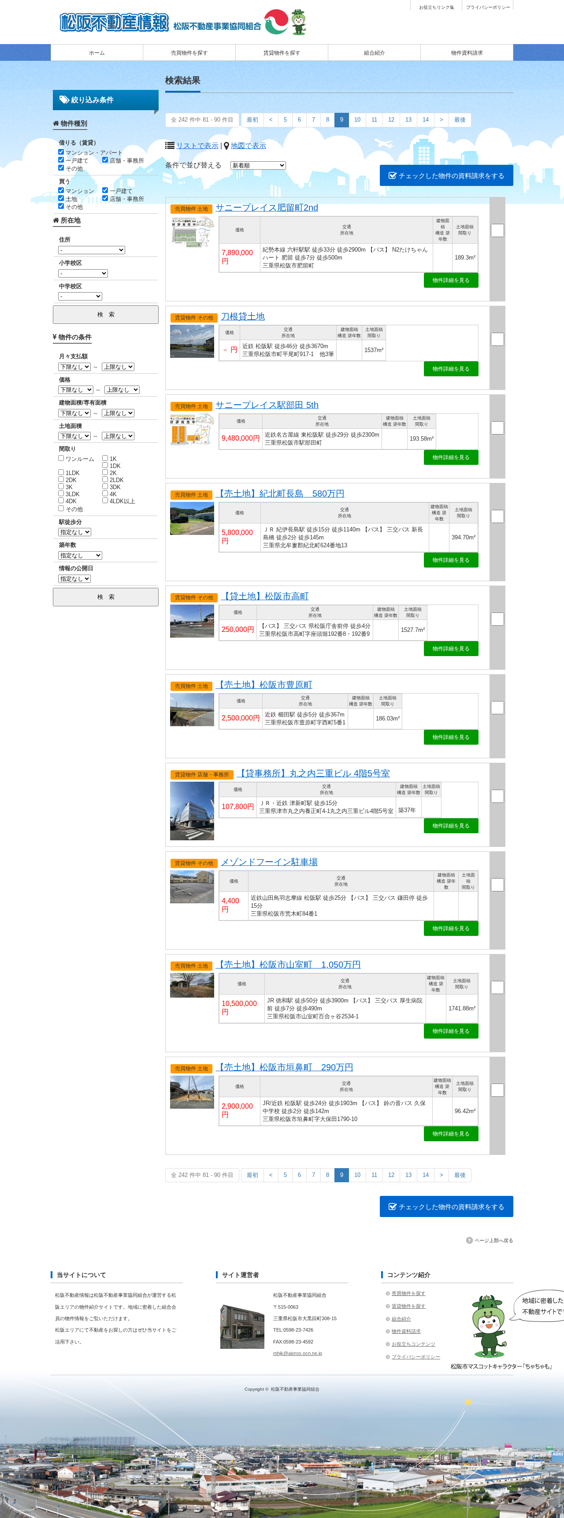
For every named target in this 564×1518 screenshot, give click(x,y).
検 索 (106, 314)
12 (391, 119)
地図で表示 (248, 145)
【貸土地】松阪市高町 (265, 596)
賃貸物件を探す (282, 53)
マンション (79, 191)
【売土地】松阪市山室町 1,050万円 (288, 964)
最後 (460, 119)
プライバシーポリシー (488, 7)
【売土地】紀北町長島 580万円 (280, 493)
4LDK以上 (121, 501)
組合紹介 (374, 53)
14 (426, 119)
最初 (252, 119)
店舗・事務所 (126, 160)
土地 (70, 199)
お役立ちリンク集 (436, 7)
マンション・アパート (93, 152)
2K (112, 473)
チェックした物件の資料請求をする (451, 175)
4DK (70, 501)
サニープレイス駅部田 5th (267, 405)
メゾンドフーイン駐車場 (269, 862)
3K (68, 487)
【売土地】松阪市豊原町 (263, 685)
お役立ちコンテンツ (413, 1344)
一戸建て (76, 160)
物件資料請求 (467, 53)
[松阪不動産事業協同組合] (185, 32)
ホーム (97, 53)
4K (112, 494)
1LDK (72, 473)
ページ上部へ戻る (494, 1240)
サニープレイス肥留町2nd (266, 207)
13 (408, 119)
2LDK (116, 480)
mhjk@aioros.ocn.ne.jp (297, 1353)
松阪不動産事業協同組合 (295, 1389)
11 (374, 119)
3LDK (72, 494)
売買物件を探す (189, 53)
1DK (114, 466)
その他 (73, 168)
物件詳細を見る (451, 280)
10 (357, 119)
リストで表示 (197, 145)
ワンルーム (79, 459)
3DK (114, 487)
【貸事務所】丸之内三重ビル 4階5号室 (313, 773)
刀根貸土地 (243, 316)
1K (112, 459)
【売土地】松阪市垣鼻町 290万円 (284, 1067)
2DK (70, 480)
